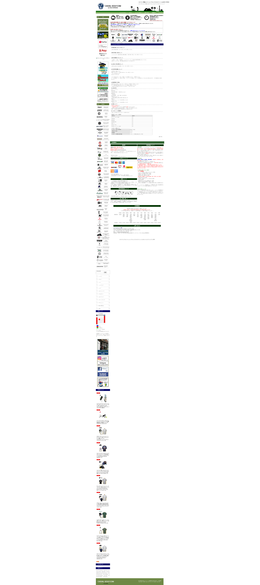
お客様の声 (154, 12)
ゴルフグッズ (101, 296)
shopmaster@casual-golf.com (123, 231)
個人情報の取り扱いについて (142, 580)
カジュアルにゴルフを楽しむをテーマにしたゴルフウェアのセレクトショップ (152, 3)
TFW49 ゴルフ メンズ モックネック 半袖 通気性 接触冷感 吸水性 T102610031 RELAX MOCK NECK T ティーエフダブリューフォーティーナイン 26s (103, 505)
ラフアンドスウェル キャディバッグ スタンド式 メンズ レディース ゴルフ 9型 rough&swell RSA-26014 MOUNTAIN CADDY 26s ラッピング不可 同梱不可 (103, 405)
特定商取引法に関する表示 (153, 580)
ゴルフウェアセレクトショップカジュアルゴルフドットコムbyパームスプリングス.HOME (137, 239)
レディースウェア (102, 299)
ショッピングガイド (138, 12)
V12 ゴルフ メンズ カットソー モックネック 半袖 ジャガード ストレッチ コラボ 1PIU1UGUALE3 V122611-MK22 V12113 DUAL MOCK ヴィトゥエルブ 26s (103, 488)
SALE (99, 308)
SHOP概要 (159, 580)
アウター (100, 279)
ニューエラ (105, 575)
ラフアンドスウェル (99, 570)
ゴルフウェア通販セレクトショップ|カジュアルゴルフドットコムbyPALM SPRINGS (154, 2)
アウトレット (101, 302)
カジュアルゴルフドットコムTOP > (117, 42)
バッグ (100, 288)
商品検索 (99, 271)
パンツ (100, 282)
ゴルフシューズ (101, 291)
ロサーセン (104, 571)
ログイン (130, 12)
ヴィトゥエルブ (105, 574)
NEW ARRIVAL (101, 305)
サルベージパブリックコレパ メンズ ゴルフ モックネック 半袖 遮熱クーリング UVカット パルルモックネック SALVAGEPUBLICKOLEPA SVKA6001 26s (103, 455)
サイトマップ (160, 12)
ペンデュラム (105, 576)
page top (160, 136)
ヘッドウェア (101, 285)
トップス (100, 276)
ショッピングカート (123, 12)
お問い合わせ (146, 12)
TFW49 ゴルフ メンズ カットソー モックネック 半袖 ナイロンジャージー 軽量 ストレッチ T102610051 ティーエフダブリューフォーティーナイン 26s (103, 438)
